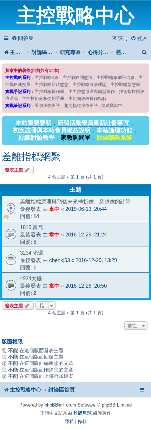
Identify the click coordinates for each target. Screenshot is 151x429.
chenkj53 (59, 260)
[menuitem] (23, 38)
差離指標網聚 (31, 156)
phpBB (51, 405)
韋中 (54, 209)
